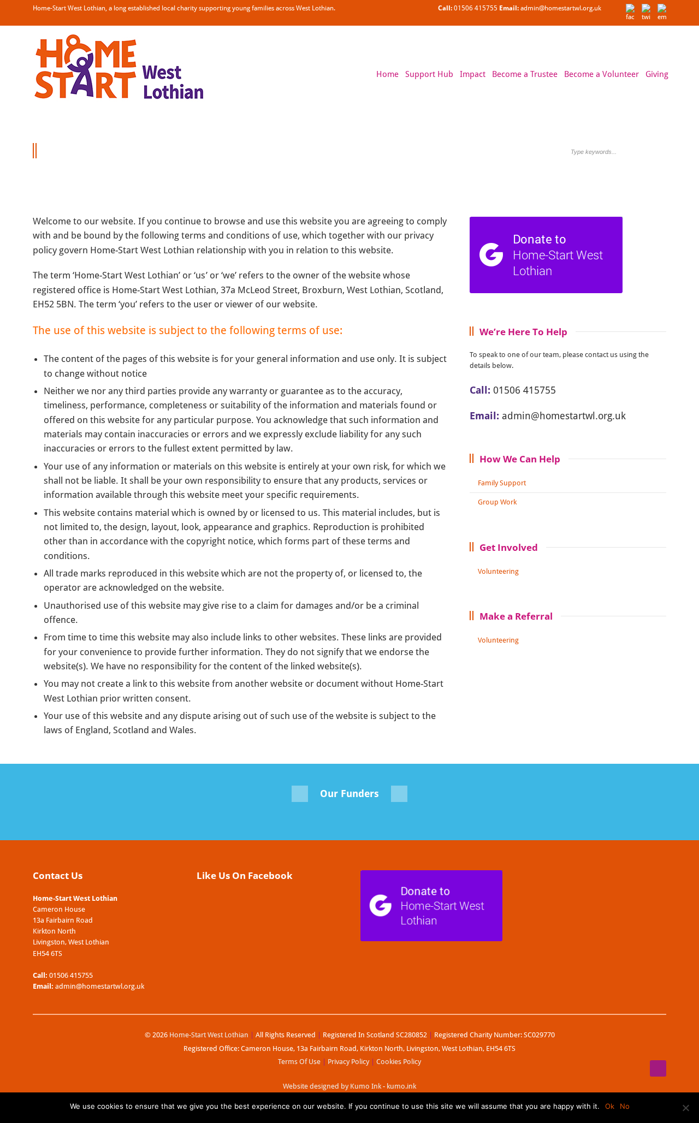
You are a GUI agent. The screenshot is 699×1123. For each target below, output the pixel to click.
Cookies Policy (398, 1061)
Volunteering (498, 571)
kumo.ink (401, 1086)
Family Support (502, 483)
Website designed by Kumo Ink (332, 1086)
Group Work (497, 502)
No (625, 1106)
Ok (609, 1106)
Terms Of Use (299, 1061)
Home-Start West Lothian (208, 1035)
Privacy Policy (348, 1061)
